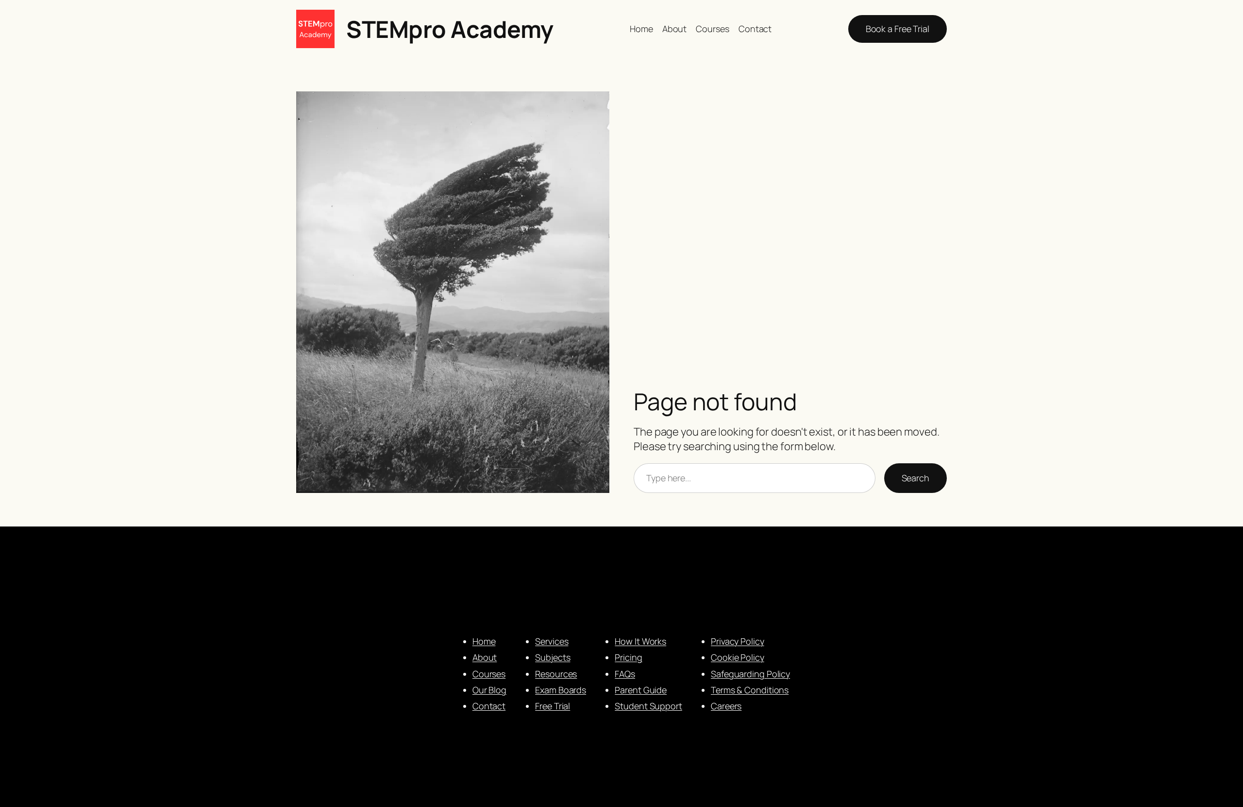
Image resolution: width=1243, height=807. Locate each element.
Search (915, 478)
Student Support (648, 706)
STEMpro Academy (450, 29)
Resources (556, 674)
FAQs (625, 674)
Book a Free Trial (897, 29)
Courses (488, 674)
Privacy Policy (737, 641)
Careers (726, 706)
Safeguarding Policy (750, 674)
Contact (488, 706)
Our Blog (489, 690)
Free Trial (552, 706)
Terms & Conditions (750, 690)
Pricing (628, 657)
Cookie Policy (737, 657)
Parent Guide (641, 690)
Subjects (552, 657)
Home (484, 641)
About (484, 657)
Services (551, 641)
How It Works (640, 641)
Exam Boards (560, 690)
